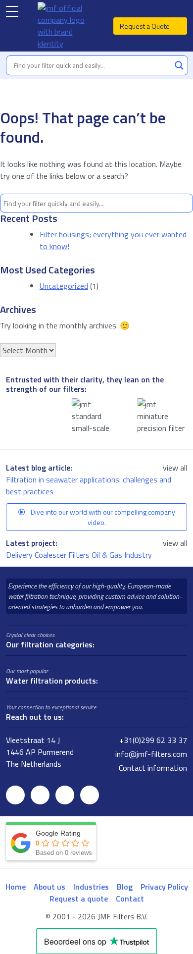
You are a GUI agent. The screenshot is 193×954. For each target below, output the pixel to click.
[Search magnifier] (179, 65)
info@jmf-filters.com (150, 754)
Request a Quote (145, 26)
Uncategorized (64, 286)
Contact (130, 898)
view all (175, 468)
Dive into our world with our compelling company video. (102, 517)
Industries (91, 887)
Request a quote (78, 898)
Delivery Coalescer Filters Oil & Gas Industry (80, 555)
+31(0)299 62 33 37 (152, 740)
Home (15, 887)
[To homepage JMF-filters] (66, 26)
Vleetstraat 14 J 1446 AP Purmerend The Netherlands (40, 752)
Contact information (152, 768)
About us (49, 887)
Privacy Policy (164, 887)
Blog (125, 887)
